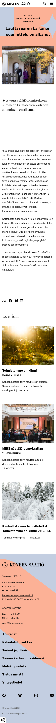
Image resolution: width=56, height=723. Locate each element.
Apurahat (9, 634)
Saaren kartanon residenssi (23, 658)
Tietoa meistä (12, 674)
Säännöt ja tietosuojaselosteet (14, 713)
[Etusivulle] (19, 4)
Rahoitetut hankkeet (18, 642)
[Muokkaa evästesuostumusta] (3, 720)
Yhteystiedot (12, 682)
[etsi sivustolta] (44, 3)
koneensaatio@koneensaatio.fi (17, 595)
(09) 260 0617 (14, 599)
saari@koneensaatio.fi (13, 622)
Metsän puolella (14, 666)
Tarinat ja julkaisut (16, 650)
